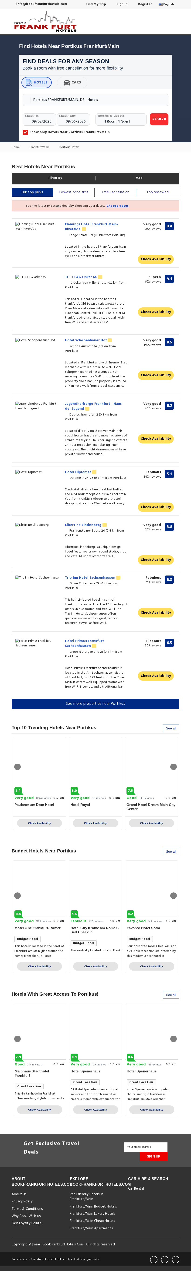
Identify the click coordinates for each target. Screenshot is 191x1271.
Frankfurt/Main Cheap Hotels (92, 1221)
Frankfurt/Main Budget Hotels (93, 1206)
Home (16, 147)
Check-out (67, 116)
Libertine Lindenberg (83, 525)
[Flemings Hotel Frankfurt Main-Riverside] (38, 226)
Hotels (41, 83)
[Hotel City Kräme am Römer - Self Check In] (95, 888)
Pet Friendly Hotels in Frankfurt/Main (86, 1196)
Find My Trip (95, 4)
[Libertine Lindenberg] (38, 525)
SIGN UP (153, 1156)
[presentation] (17, 767)
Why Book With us (26, 1216)
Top (158, 192)
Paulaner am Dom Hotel (34, 805)
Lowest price (74, 192)
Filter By (55, 178)
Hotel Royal (80, 805)
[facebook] (153, 1259)
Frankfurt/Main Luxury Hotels (93, 1214)
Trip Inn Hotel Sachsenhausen (90, 578)
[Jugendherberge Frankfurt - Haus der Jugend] (38, 406)
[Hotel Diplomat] (38, 472)
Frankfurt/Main (40, 147)
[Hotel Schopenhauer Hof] (38, 340)
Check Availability (156, 259)
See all (171, 728)
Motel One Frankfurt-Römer (37, 928)
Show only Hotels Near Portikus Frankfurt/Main (70, 132)
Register (144, 4)
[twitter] (164, 1259)
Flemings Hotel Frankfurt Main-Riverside (91, 227)
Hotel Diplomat (78, 472)
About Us (19, 1194)
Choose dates (117, 206)
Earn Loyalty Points (26, 1223)
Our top (32, 192)
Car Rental (136, 1188)
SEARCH (159, 118)
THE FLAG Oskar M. (81, 277)
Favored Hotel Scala (143, 928)
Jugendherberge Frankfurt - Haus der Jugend (93, 406)
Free (115, 192)
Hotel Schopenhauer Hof (86, 340)
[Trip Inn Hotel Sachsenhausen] (38, 578)
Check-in (32, 116)
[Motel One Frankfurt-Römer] (39, 888)
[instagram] (175, 1259)
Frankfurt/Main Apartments (91, 1228)
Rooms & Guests (111, 116)
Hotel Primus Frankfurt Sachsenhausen (84, 643)
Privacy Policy (22, 1201)
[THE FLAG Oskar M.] (38, 277)
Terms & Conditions (27, 1209)
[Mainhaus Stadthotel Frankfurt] (39, 1032)
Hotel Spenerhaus (85, 1071)
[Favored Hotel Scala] (151, 888)
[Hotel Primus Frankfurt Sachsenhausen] (38, 643)
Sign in (121, 4)
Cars (76, 83)
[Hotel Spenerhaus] (95, 1032)
